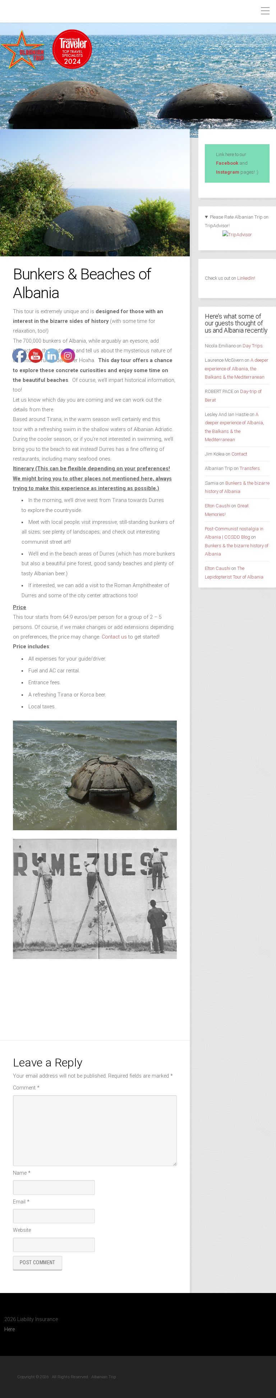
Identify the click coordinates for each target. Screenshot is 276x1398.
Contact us (114, 637)
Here (9, 1329)
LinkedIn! (245, 278)
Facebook (227, 163)
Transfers (250, 468)
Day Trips (253, 345)
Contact (239, 454)
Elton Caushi (217, 505)
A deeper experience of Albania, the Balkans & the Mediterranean (236, 368)
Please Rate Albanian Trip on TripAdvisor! (236, 221)
